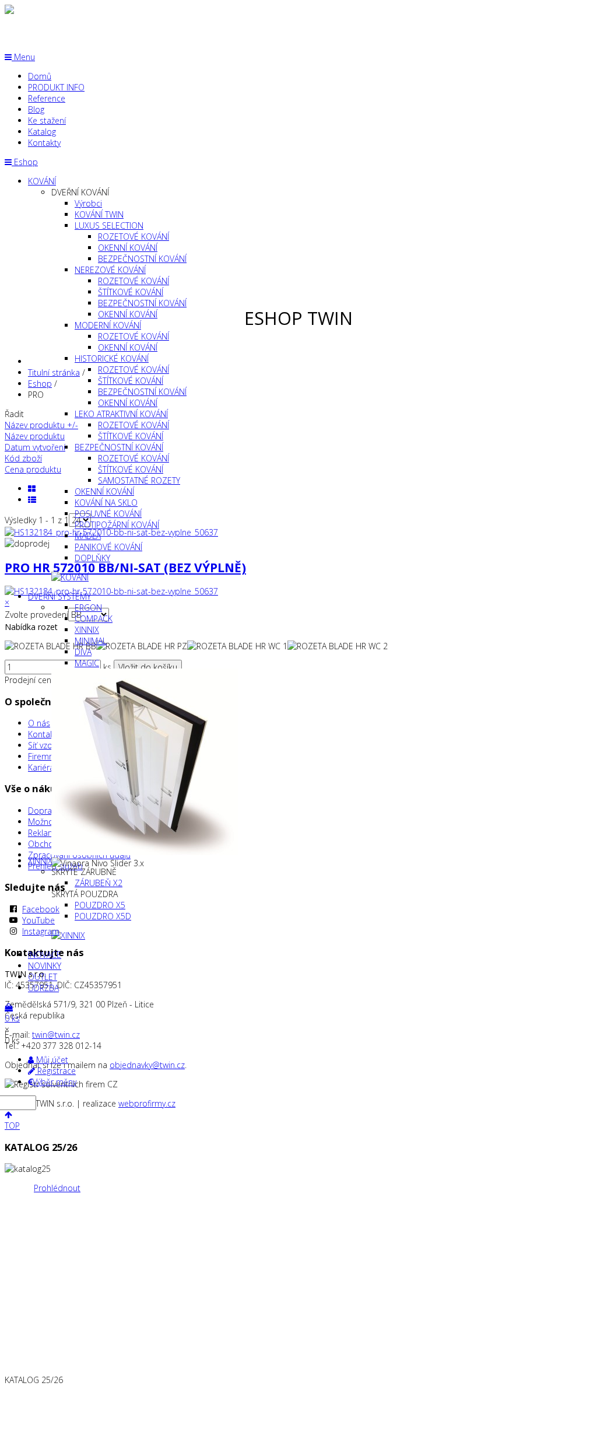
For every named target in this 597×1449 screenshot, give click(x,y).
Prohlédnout (57, 1188)
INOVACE (44, 954)
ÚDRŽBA (43, 987)
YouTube (38, 920)
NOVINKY (44, 965)
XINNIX (40, 860)
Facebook (40, 909)
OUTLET (42, 976)
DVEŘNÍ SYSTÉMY (59, 596)
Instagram (40, 931)
